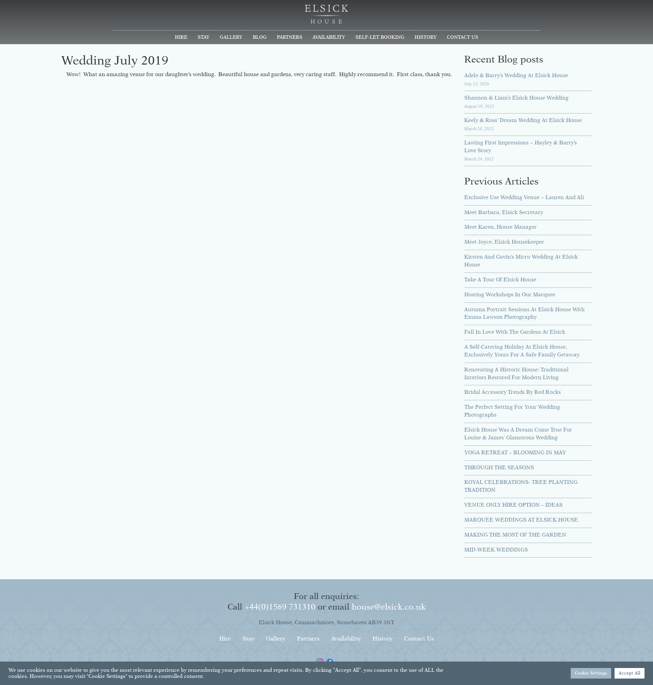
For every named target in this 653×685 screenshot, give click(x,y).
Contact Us (462, 37)
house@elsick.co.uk (388, 607)
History (426, 37)
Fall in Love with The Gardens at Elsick (514, 332)
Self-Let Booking (379, 37)
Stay (204, 37)
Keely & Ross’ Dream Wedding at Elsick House (523, 120)
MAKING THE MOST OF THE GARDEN (515, 535)
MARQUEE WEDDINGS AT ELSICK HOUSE (521, 520)
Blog (260, 37)
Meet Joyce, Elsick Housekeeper (504, 242)
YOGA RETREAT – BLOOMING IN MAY (515, 453)
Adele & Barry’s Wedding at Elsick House (516, 75)
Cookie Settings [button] (591, 673)
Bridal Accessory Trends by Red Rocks (512, 392)
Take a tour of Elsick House (500, 280)
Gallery (231, 37)
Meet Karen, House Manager (500, 227)
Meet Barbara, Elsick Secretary (503, 212)
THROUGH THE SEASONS (499, 468)
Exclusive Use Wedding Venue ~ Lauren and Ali (524, 197)
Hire (181, 37)
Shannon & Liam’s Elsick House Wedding (516, 98)
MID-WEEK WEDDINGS (496, 550)
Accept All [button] (629, 673)
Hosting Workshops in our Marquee (509, 295)
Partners (289, 37)
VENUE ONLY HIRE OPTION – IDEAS (513, 505)
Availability (329, 37)
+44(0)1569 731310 (280, 607)
